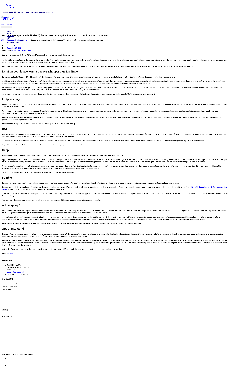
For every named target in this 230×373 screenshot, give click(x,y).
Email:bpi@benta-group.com (41, 12)
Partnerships (11, 45)
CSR (8, 38)
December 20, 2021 (14, 48)
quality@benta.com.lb (15, 272)
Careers (9, 5)
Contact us (10, 7)
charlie (10, 253)
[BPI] (7, 19)
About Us (10, 31)
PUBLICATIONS (7, 24)
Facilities (10, 34)
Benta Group (8, 12)
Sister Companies (13, 43)
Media (8, 3)
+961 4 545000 (23, 12)
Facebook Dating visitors (21, 50)
